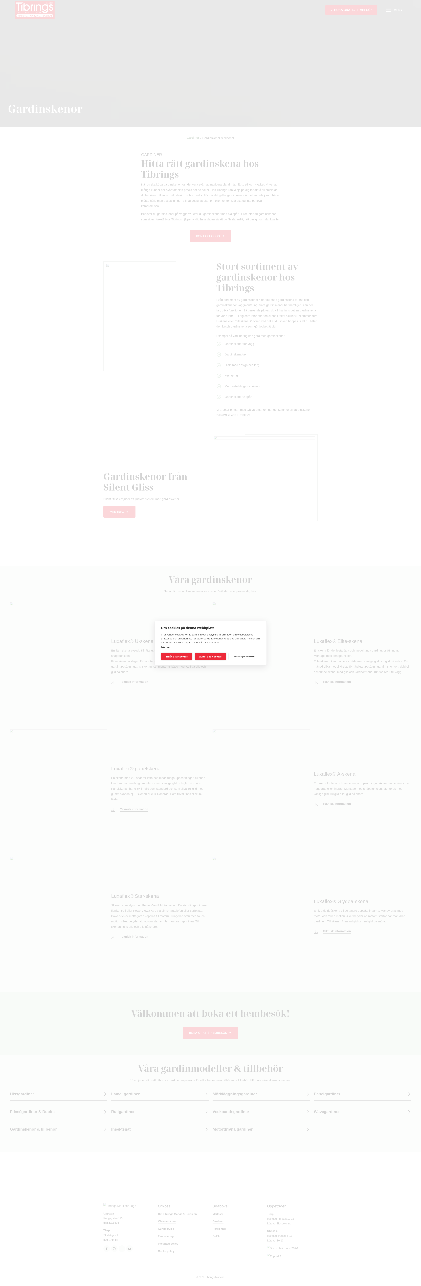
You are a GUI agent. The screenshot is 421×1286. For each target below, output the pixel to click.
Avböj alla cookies (210, 656)
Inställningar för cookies (244, 656)
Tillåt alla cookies (177, 656)
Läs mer (166, 647)
